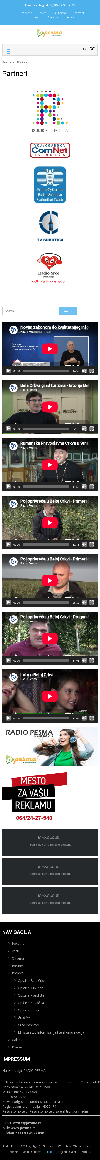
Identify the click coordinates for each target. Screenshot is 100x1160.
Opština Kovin (28, 1010)
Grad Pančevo (28, 1025)
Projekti (35, 17)
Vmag (87, 1146)
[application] (50, 348)
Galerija (53, 17)
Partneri (79, 13)
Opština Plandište (31, 995)
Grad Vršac (26, 1017)
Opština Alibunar (30, 988)
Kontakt (72, 17)
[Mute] (84, 371)
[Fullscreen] (91, 371)
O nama (60, 13)
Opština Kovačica (31, 1003)
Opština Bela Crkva (32, 980)
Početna (26, 13)
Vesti (43, 13)
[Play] (8, 371)
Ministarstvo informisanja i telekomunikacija (51, 1032)
